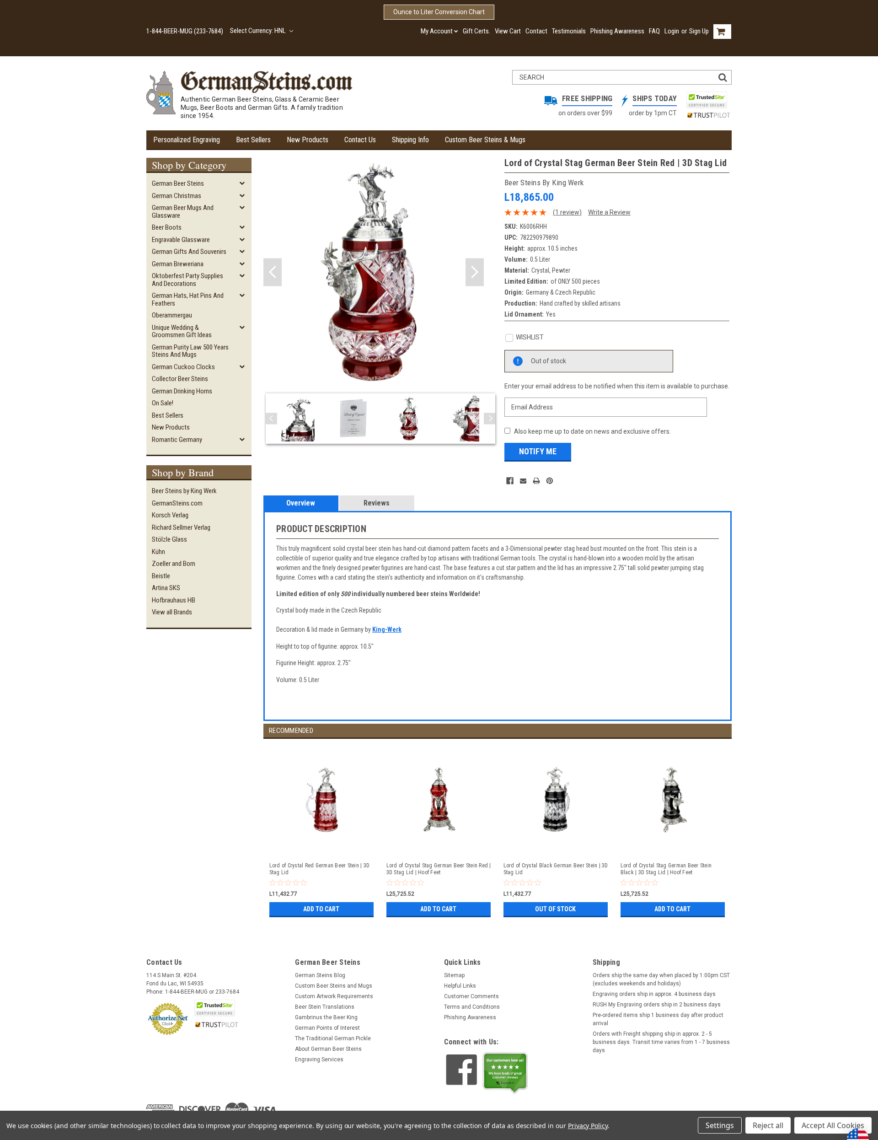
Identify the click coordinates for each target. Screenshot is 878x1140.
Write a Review (609, 212)
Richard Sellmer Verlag (181, 527)
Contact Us (360, 139)
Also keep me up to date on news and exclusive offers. (592, 431)
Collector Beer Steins (180, 379)
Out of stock (555, 909)
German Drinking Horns (182, 391)
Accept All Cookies (833, 1125)
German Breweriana (177, 264)
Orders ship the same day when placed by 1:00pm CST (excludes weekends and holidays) (661, 979)
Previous (272, 272)
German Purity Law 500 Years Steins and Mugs (190, 351)
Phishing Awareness (617, 31)
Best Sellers (253, 139)
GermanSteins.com (177, 503)
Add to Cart (321, 909)
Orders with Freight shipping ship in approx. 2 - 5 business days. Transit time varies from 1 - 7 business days (661, 1042)
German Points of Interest (327, 1028)
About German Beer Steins (328, 1049)
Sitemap (454, 975)
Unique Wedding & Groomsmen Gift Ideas (182, 331)
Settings (720, 1125)
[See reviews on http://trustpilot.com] (505, 1073)
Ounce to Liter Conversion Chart (439, 12)
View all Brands (172, 612)
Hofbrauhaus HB (173, 600)
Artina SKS (166, 588)
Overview (300, 503)
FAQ (654, 31)
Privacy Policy (588, 1125)
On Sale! (162, 403)
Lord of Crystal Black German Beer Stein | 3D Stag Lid (555, 869)
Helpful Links (460, 986)
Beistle (161, 576)
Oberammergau (172, 315)
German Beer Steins (178, 183)
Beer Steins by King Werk (184, 491)
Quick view (322, 846)
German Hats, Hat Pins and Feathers (188, 299)
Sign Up (699, 31)
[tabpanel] (321, 829)
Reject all (768, 1125)
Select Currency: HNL (258, 31)
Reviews (377, 503)
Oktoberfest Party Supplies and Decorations (187, 280)
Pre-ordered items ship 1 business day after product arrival (658, 1019)
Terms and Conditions (472, 1007)
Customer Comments (471, 996)
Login (671, 31)
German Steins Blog (320, 975)
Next (475, 272)
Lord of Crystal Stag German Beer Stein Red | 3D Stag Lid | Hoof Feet (438, 869)
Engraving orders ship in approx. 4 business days (654, 994)
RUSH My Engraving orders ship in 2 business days (657, 1004)
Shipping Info (410, 139)
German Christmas (176, 196)
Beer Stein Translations (324, 1007)
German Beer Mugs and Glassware (183, 212)
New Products (307, 139)
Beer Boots (167, 227)
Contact (536, 31)
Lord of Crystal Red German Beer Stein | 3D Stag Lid (319, 869)
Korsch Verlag (170, 515)
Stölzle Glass (169, 539)
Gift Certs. (476, 31)
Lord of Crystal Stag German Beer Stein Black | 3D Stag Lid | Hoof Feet (666, 869)
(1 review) (567, 212)
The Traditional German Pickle (333, 1038)
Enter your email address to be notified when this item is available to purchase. (616, 386)
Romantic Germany (177, 440)
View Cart (508, 31)
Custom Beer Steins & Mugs (485, 139)
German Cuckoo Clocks (183, 367)
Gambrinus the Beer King (326, 1017)
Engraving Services (319, 1059)
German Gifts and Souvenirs (189, 251)
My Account (437, 31)
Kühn (158, 552)
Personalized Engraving (186, 139)
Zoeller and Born (173, 563)
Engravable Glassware (181, 240)
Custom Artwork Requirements (334, 996)
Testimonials (569, 31)
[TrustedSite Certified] (706, 99)
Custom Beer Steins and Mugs (333, 986)
